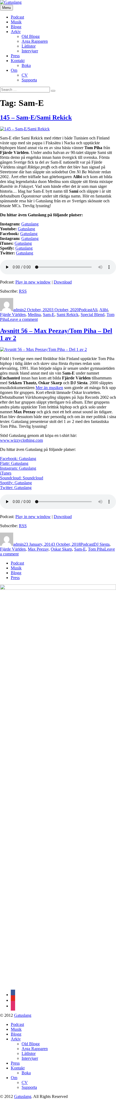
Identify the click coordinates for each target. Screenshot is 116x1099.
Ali (94, 309)
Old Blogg (31, 36)
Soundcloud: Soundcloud (21, 478)
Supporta (29, 80)
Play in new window (33, 282)
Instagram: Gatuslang (18, 468)
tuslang (32, 224)
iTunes (5, 473)
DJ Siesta (102, 544)
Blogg (16, 26)
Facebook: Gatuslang (18, 458)
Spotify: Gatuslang (16, 482)
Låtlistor (29, 46)
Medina (34, 314)
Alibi (103, 309)
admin (18, 309)
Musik (16, 22)
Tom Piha (96, 549)
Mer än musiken (49, 387)
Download (63, 282)
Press (15, 55)
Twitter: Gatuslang (16, 487)
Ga (23, 224)
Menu (6, 8)
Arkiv (16, 31)
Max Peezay (38, 549)
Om (14, 70)
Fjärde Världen (13, 314)
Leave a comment (23, 319)
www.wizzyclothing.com (21, 440)
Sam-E (48, 314)
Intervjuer (30, 51)
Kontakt (18, 60)
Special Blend (92, 314)
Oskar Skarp (61, 549)
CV (25, 75)
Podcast (17, 17)
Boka (26, 65)
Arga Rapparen (35, 41)
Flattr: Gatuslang (14, 463)
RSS (23, 291)
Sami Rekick (68, 314)
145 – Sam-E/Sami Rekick (36, 117)
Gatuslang (26, 229)
